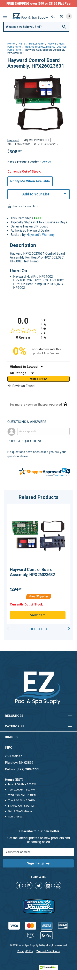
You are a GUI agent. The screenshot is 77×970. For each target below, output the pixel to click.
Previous (8, 628)
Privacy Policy (25, 951)
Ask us (46, 161)
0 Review (27, 337)
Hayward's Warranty (40, 235)
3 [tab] (39, 629)
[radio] (55, 320)
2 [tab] (35, 629)
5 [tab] (46, 629)
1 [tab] (32, 629)
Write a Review (38, 379)
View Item (37, 615)
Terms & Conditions (48, 951)
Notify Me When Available (30, 181)
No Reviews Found (20, 386)
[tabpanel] (38, 564)
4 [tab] (42, 629)
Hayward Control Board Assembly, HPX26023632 (32, 572)
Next (69, 628)
